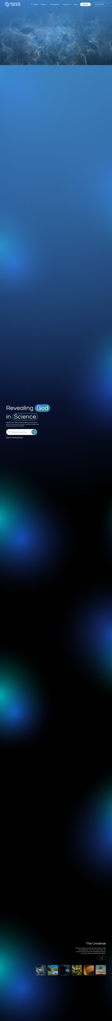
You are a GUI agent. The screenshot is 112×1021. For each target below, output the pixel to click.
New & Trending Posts (14, 437)
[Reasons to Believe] (12, 4)
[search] (33, 432)
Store (76, 4)
